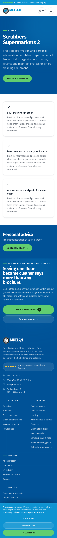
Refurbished (8, 428)
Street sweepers (10, 415)
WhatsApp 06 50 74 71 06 (19, 380)
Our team (7, 465)
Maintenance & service (41, 419)
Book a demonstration (13, 493)
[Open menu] (51, 10)
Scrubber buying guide (41, 437)
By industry (8, 469)
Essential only (28, 525)
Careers (6, 479)
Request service (10, 497)
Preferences (28, 518)
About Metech (9, 460)
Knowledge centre (11, 474)
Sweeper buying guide (41, 442)
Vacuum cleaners (11, 424)
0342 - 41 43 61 (30, 319)
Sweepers (7, 410)
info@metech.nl (14, 384)
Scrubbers (7, 406)
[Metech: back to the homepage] (12, 11)
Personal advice (15, 78)
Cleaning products (39, 428)
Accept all (30, 532)
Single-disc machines (12, 419)
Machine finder (38, 433)
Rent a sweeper (38, 406)
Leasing (34, 415)
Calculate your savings (41, 447)
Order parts (36, 424)
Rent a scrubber (38, 410)
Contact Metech (15, 248)
